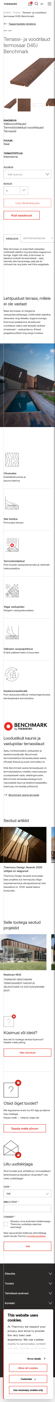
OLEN (7, 1186)
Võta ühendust (27, 1052)
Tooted (16, 12)
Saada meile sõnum (24, 1128)
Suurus (8, 167)
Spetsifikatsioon (34, 238)
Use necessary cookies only (28, 1390)
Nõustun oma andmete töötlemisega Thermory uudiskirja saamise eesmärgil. (30, 1224)
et (42, 3)
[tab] (12, 238)
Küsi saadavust (21, 215)
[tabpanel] (23, 861)
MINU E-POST (11, 1201)
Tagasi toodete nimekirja (22, 23)
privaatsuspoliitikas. (36, 1236)
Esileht (7, 12)
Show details (34, 1358)
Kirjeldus (12, 238)
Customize (26, 1379)
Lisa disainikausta (28, 203)
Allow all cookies (28, 1367)
